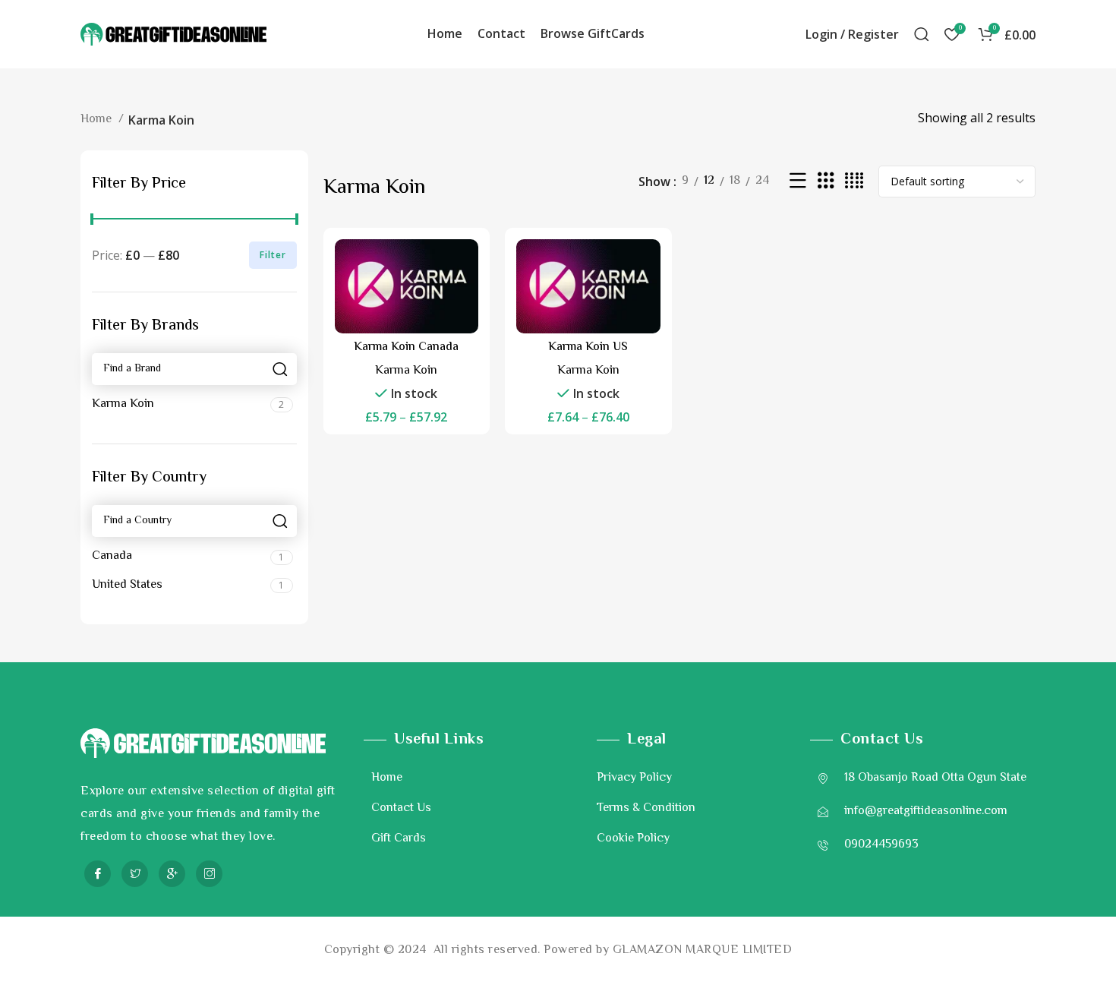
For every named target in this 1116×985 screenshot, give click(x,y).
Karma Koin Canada (406, 347)
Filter (273, 254)
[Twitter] (134, 873)
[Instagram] (209, 873)
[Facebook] (97, 873)
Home (97, 119)
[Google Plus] (172, 873)
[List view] (798, 182)
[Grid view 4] (854, 182)
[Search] (921, 34)
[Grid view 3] (826, 182)
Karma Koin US (588, 347)
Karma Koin (406, 371)
